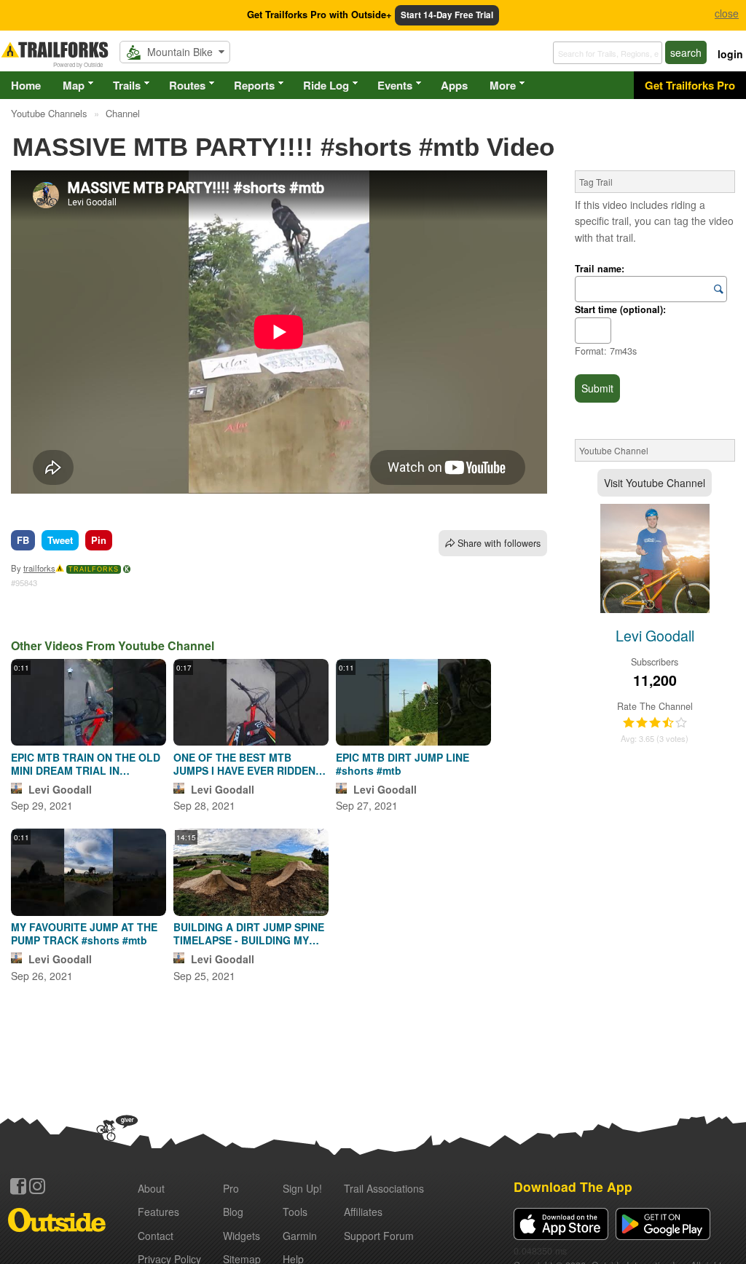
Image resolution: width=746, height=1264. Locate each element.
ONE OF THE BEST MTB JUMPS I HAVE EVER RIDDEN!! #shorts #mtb (248, 764)
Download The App (573, 1186)
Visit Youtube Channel (654, 482)
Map (74, 85)
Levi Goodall (60, 789)
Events (394, 85)
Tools (295, 1211)
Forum (379, 1235)
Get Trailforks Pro (690, 85)
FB (23, 540)
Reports (254, 85)
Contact (155, 1235)
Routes (187, 85)
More (503, 85)
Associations (384, 1188)
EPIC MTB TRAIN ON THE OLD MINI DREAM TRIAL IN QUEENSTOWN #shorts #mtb (85, 764)
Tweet (60, 540)
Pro (231, 1188)
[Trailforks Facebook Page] (18, 1186)
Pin (98, 540)
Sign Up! (302, 1188)
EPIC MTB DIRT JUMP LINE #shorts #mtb (402, 764)
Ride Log (326, 85)
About (151, 1188)
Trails (127, 85)
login (730, 54)
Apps (454, 85)
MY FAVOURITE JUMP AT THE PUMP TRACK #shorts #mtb (84, 933)
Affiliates (363, 1211)
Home (26, 85)
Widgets (241, 1235)
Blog (233, 1211)
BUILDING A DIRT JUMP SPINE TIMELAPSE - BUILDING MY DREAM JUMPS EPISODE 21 (248, 933)
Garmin (300, 1235)
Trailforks (93, 569)
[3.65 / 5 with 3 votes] (655, 723)
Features (158, 1211)
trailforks (39, 568)
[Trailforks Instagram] (37, 1186)
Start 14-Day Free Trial (447, 15)
